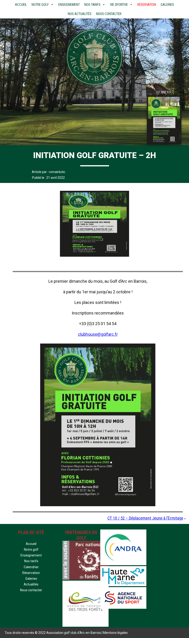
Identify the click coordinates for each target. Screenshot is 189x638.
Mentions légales (115, 633)
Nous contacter (108, 14)
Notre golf (31, 549)
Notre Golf (40, 5)
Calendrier (31, 567)
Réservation (146, 5)
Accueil (21, 5)
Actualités (31, 584)
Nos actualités (80, 14)
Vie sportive (119, 5)
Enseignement (69, 5)
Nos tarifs (92, 5)
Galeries (167, 5)
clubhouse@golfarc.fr (98, 334)
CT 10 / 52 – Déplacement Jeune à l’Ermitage (145, 518)
